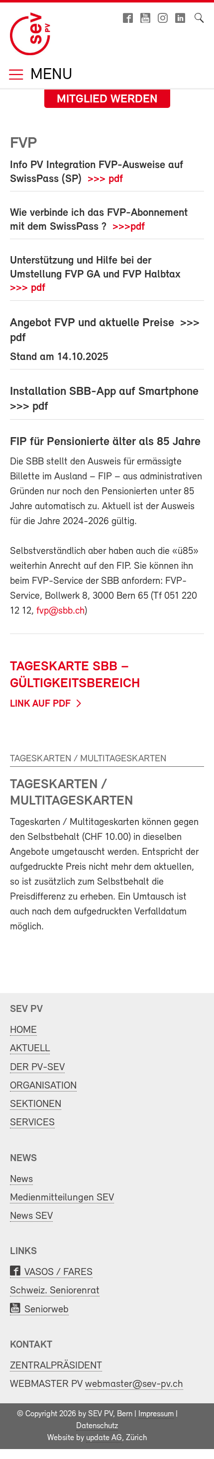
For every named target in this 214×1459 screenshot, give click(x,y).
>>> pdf (105, 179)
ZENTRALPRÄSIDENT (56, 1366)
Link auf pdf (40, 704)
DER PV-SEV (37, 1067)
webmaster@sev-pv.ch (134, 1384)
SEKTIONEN (35, 1104)
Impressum (156, 1414)
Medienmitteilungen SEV (62, 1197)
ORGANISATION (43, 1086)
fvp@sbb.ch (60, 611)
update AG (104, 1438)
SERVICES (32, 1122)
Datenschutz (97, 1426)
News (21, 1179)
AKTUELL (30, 1048)
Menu (49, 75)
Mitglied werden (107, 99)
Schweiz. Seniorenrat (55, 1290)
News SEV (31, 1216)
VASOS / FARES (58, 1272)
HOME (23, 1030)
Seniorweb (46, 1309)
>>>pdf (128, 227)
